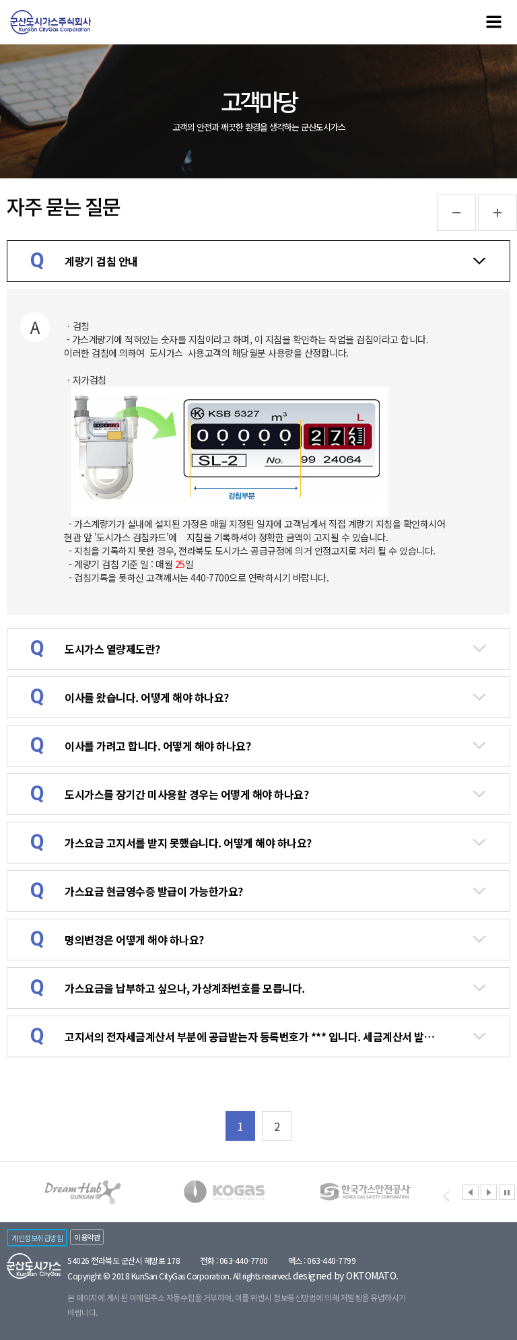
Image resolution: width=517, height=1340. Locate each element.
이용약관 (87, 1237)
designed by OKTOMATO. (346, 1275)
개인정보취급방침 (37, 1237)
